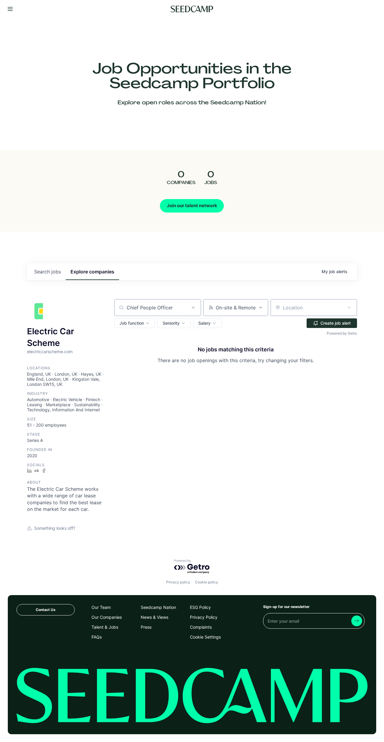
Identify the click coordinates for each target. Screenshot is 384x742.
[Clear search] (193, 307)
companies (92, 272)
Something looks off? (54, 528)
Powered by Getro (342, 333)
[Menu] (10, 9)
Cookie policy (206, 582)
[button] (134, 323)
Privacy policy (178, 582)
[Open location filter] (349, 307)
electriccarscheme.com (50, 351)
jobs (47, 272)
